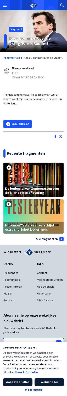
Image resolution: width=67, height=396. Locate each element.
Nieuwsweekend (23, 68)
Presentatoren (12, 286)
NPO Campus (45, 300)
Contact (42, 273)
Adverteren (44, 293)
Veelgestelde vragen (50, 279)
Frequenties (10, 273)
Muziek (7, 293)
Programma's (11, 279)
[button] (5, 5)
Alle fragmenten (47, 239)
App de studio (45, 286)
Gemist (7, 300)
